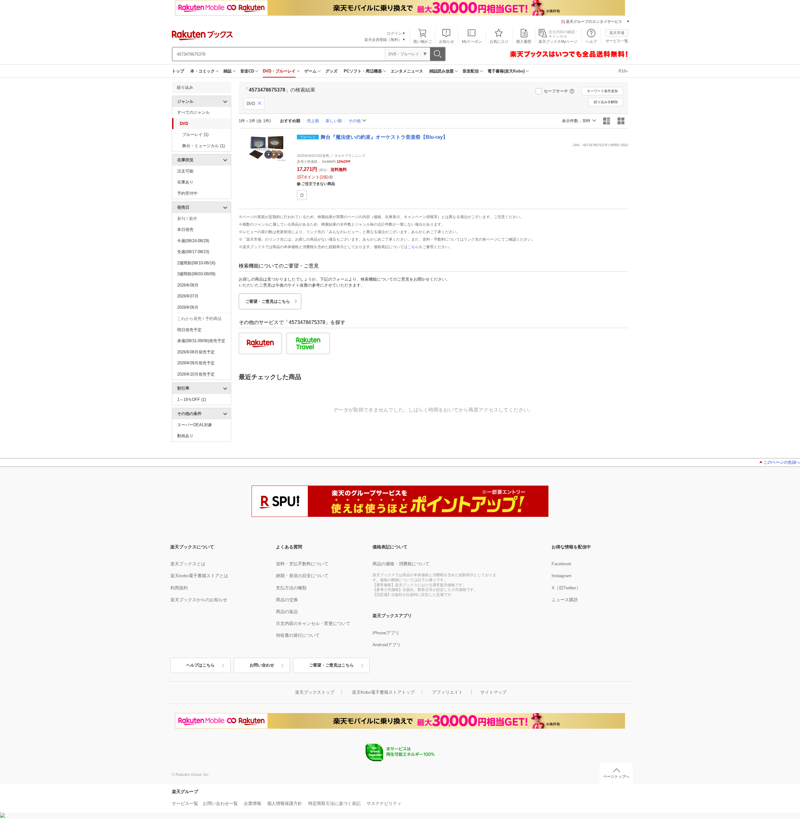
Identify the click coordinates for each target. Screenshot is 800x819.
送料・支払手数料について (302, 563)
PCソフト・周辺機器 (363, 71)
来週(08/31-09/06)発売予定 (201, 340)
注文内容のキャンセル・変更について (313, 623)
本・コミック (202, 71)
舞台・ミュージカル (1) (203, 145)
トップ (178, 71)
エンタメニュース (407, 71)
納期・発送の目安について (302, 575)
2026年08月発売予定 (196, 352)
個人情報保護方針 (284, 803)
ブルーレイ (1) (195, 134)
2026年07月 (187, 296)
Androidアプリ (386, 644)
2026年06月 (187, 307)
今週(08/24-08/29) (193, 240)
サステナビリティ (384, 803)
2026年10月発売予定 (196, 374)
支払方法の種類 (291, 587)
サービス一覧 (617, 41)
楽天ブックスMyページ (557, 41)
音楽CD (247, 71)
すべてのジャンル (193, 112)
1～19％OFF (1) (191, 399)
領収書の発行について (298, 635)
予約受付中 (187, 193)
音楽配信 (470, 71)
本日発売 (185, 229)
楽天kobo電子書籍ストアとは (199, 575)
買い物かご (422, 41)
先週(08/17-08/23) (193, 251)
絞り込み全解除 (606, 102)
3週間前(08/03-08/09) (196, 274)
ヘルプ (591, 41)
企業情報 (252, 803)
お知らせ (446, 41)
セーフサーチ (556, 91)
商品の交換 (287, 599)
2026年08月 (187, 285)
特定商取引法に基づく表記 (334, 803)
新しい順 (334, 120)
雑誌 (227, 71)
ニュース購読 (565, 599)
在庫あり (185, 182)
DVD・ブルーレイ (279, 71)
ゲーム (310, 71)
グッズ (331, 71)
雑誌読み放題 (441, 71)
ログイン (394, 33)
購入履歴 (523, 41)
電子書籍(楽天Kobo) (506, 71)
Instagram (562, 575)
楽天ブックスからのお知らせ (198, 599)
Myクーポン (472, 41)
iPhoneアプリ (385, 632)
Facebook (561, 563)
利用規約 (179, 587)
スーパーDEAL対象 (194, 424)
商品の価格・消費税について (400, 563)
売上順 (313, 120)
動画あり (185, 435)
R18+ (623, 71)
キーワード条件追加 (602, 91)
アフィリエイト (447, 692)
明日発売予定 (189, 329)
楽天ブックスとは (187, 563)
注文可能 (185, 171)
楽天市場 (616, 33)
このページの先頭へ (781, 462)
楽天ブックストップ (314, 692)
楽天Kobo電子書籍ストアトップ (383, 692)
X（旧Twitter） (566, 587)
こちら (413, 247)
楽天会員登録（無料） (383, 40)
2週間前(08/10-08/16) (196, 263)
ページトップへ (616, 776)
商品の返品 (287, 611)
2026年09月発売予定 (196, 363)
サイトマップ (493, 692)
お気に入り (499, 41)
